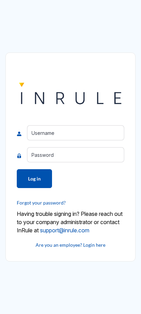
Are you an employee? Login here (70, 245)
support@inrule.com (64, 230)
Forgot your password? (41, 203)
